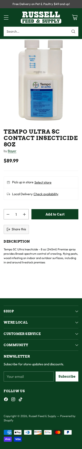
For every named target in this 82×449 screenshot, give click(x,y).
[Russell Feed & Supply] (41, 17)
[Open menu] (6, 17)
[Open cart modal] (74, 17)
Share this (19, 229)
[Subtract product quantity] (8, 214)
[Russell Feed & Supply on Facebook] (6, 400)
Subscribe (67, 376)
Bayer (12, 151)
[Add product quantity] (24, 214)
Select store (42, 182)
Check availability (45, 194)
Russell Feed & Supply (42, 416)
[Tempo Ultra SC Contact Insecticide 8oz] (41, 80)
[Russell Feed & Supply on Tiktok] (20, 400)
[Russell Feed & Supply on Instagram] (13, 400)
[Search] (73, 31)
